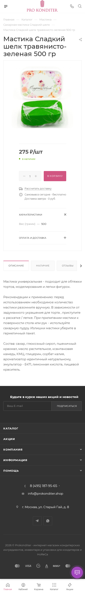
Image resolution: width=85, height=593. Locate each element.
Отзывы (68, 265)
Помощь (11, 470)
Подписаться (67, 406)
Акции (9, 439)
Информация (15, 460)
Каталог (10, 428)
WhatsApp (47, 520)
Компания (12, 449)
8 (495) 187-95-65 (43, 486)
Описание (16, 265)
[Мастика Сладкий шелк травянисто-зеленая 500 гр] (42, 97)
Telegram (37, 520)
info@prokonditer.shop (45, 493)
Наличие (43, 265)
